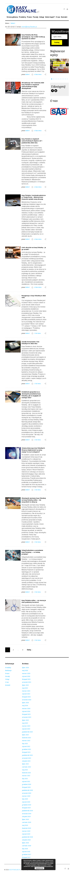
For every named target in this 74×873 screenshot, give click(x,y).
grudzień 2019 (26, 805)
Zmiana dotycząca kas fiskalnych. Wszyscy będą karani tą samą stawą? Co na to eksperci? (33, 450)
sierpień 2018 (26, 840)
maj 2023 (25, 723)
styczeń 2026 (26, 676)
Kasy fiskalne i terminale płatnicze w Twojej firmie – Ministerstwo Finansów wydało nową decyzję (34, 197)
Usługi (41, 17)
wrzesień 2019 (26, 814)
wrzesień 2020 (26, 793)
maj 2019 (25, 825)
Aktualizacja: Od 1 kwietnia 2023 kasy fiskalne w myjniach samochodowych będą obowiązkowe (33, 85)
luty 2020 (25, 799)
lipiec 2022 (25, 735)
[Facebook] (64, 9)
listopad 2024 (26, 697)
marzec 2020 (26, 796)
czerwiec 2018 (26, 846)
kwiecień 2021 (26, 773)
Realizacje (8, 670)
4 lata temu (37, 74)
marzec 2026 (26, 673)
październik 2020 (27, 790)
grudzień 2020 (26, 784)
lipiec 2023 (25, 720)
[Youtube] (67, 9)
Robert (27, 74)
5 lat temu (37, 333)
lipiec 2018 (25, 843)
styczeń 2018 (26, 851)
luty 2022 (25, 743)
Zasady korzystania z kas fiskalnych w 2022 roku (30, 343)
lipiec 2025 (25, 685)
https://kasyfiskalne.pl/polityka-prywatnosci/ (42, 866)
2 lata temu (59, 71)
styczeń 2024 (26, 711)
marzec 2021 (26, 775)
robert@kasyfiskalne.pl (29, 27)
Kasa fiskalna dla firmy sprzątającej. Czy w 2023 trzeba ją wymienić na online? (33, 36)
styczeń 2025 (26, 694)
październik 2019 (27, 811)
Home (7, 23)
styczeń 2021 (26, 781)
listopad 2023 (26, 714)
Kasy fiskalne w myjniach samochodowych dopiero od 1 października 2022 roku (32, 141)
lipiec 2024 (25, 702)
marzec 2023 (26, 726)
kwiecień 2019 (26, 828)
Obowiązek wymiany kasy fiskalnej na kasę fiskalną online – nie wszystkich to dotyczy (34, 500)
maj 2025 (25, 688)
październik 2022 (27, 732)
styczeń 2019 (26, 834)
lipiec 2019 (25, 819)
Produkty (22, 17)
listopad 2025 (26, 679)
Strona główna (12, 17)
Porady (35, 17)
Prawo (29, 17)
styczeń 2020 (26, 802)
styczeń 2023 (26, 729)
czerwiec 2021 (26, 767)
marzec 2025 (26, 691)
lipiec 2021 (25, 764)
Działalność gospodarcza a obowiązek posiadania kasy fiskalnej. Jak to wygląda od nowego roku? (31, 394)
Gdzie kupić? (50, 17)
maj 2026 (25, 670)
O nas (58, 17)
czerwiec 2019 (26, 822)
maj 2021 (25, 770)
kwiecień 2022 (26, 738)
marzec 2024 (26, 708)
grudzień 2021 (26, 749)
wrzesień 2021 (26, 758)
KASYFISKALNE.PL (14, 869)
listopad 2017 (26, 857)
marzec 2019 (26, 831)
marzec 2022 (26, 740)
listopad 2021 (26, 752)
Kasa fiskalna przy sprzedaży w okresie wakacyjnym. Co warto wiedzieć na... (61, 65)
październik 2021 (27, 755)
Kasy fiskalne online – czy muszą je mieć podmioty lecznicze (34, 601)
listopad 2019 (26, 808)
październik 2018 (27, 837)
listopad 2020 (26, 787)
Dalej (30, 650)
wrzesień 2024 (26, 700)
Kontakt (64, 17)
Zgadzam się (39, 868)
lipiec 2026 (25, 667)
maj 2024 (25, 705)
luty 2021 (25, 778)
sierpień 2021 (26, 761)
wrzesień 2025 (26, 682)
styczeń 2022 (26, 746)
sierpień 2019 (26, 816)
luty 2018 (25, 849)
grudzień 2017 (26, 854)
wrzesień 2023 (26, 717)
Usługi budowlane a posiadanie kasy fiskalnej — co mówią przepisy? (32, 552)
